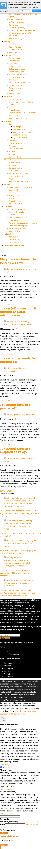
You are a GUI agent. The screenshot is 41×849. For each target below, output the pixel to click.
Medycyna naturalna (18, 217)
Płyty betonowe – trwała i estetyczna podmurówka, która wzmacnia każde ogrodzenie (16, 573)
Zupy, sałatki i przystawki (19, 82)
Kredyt (12, 104)
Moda (11, 193)
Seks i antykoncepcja (18, 225)
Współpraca (14, 654)
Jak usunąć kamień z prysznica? (15, 406)
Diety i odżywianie (16, 212)
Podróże (12, 44)
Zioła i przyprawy (16, 88)
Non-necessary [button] (6, 789)
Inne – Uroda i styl (16, 203)
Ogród (11, 16)
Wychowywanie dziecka (23, 132)
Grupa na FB (9, 666)
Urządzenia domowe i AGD (20, 33)
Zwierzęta (13, 36)
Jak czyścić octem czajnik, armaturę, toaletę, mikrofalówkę (19, 312)
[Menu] (1, 250)
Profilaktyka (14, 220)
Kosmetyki (13, 190)
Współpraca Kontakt (14, 245)
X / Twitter (8, 676)
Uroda (7, 184)
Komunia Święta (15, 168)
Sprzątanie (13, 25)
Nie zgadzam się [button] (18, 714)
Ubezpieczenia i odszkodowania (22, 113)
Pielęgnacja (14, 195)
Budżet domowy (15, 99)
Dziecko (12, 124)
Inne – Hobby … (15, 52)
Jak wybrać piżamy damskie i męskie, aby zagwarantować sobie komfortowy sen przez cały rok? (19, 513)
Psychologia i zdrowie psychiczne (23, 223)
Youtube (7, 674)
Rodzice (12, 151)
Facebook (8, 663)
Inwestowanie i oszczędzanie (21, 102)
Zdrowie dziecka (20, 135)
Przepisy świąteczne (17, 74)
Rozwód (12, 154)
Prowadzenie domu (17, 19)
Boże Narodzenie (16, 162)
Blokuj (24, 11)
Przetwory (13, 80)
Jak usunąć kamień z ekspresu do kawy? (15, 450)
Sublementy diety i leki (18, 228)
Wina (11, 91)
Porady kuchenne (16, 71)
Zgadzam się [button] (5, 714)
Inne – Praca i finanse (18, 118)
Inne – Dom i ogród (17, 38)
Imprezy (12, 165)
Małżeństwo (14, 140)
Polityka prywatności (27, 711)
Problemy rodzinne (17, 143)
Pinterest (8, 671)
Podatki (12, 107)
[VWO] (8, 11)
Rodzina (8, 121)
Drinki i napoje (15, 66)
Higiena (12, 215)
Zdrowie (8, 206)
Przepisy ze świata (16, 77)
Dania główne (14, 61)
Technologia (14, 242)
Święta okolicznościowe (19, 173)
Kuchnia (8, 55)
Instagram (8, 668)
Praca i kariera (15, 110)
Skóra (11, 198)
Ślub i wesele (14, 171)
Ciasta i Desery (15, 58)
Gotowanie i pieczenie (18, 69)
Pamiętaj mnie (8, 830)
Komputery (13, 237)
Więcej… (8, 234)
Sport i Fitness (15, 47)
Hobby (7, 41)
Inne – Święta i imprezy (18, 181)
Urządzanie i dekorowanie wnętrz (23, 30)
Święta (7, 160)
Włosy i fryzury (15, 201)
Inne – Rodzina (15, 157)
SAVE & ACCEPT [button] (7, 813)
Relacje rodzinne (16, 148)
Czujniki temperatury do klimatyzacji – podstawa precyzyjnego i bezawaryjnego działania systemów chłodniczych (17, 593)
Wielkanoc (13, 179)
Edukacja (17, 126)
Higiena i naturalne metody (20, 187)
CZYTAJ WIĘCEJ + (7, 304)
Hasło (2, 824)
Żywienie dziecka (20, 137)
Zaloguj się (4, 833)
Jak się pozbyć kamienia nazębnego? (17, 360)
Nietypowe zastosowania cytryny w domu (18, 261)
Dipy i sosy (13, 63)
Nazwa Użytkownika (8, 822)
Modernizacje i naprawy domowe (23, 14)
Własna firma (14, 115)
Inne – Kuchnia (15, 93)
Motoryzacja (14, 239)
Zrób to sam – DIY (16, 49)
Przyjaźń (12, 146)
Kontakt (12, 651)
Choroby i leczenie (17, 209)
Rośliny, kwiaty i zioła (17, 22)
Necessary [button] (4, 764)
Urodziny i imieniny (16, 176)
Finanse (8, 96)
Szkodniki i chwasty (17, 27)
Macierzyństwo (19, 129)
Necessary (7, 767)
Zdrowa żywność (16, 85)
